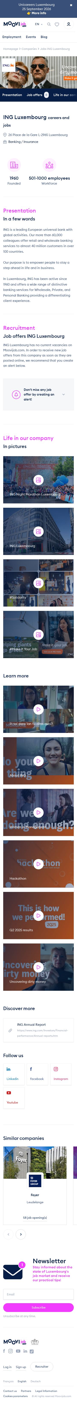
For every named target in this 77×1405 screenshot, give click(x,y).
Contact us (10, 1391)
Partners (26, 1391)
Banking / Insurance (23, 142)
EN (37, 24)
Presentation (12, 95)
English (22, 1381)
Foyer (35, 1195)
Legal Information (46, 1391)
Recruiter (41, 1366)
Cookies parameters (15, 1396)
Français (8, 1381)
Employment (11, 37)
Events (31, 37)
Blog (44, 37)
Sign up (21, 1367)
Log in (7, 1367)
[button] (21, 1234)
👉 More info (36, 13)
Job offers (37, 95)
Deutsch (36, 1381)
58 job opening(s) (35, 1218)
